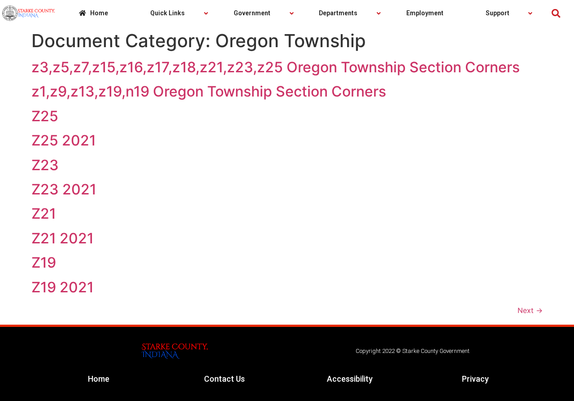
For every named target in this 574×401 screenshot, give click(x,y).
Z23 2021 (63, 189)
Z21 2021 (62, 238)
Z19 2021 (62, 287)
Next (530, 310)
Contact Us (224, 378)
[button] (556, 13)
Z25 (44, 116)
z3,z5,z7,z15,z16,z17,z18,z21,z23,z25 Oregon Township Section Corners (275, 67)
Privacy (475, 378)
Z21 (43, 213)
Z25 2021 (63, 140)
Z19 (43, 262)
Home (98, 378)
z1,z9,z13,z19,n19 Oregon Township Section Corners (208, 91)
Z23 (45, 165)
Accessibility (350, 378)
